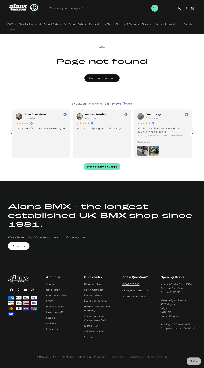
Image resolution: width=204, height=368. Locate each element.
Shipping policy (137, 357)
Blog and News (93, 284)
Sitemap (89, 337)
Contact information (158, 357)
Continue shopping (102, 78)
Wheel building (55, 306)
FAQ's (49, 300)
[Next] (192, 133)
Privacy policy (101, 357)
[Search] (154, 8)
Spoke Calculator (94, 289)
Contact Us (52, 284)
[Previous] (12, 133)
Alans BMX (49, 357)
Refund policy (84, 357)
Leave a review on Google (102, 166)
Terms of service (119, 357)
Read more (143, 142)
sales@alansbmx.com (135, 290)
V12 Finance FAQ (94, 331)
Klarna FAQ (91, 325)
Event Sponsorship (95, 300)
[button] (11, 24)
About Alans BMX (56, 295)
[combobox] (102, 8)
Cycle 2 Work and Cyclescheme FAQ (95, 318)
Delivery (51, 323)
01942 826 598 (131, 284)
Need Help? (53, 289)
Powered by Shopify (65, 357)
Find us (50, 317)
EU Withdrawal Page (134, 296)
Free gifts (52, 329)
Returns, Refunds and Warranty (97, 308)
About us (19, 246)
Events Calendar (94, 295)
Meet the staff (54, 312)
